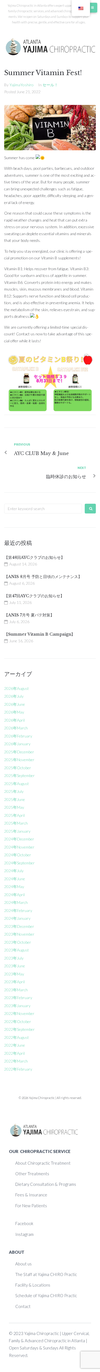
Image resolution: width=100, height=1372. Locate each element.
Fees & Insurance (31, 1194)
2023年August (16, 950)
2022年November (19, 1013)
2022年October (17, 1021)
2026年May (14, 712)
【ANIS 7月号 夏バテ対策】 (29, 615)
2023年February (18, 997)
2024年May (14, 886)
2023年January (17, 1005)
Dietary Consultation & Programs (45, 1184)
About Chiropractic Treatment (43, 1163)
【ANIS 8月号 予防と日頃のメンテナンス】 (43, 576)
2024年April (14, 894)
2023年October (17, 942)
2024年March (16, 902)
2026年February (18, 736)
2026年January (17, 743)
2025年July (14, 791)
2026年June (14, 704)
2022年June (14, 1045)
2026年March (16, 728)
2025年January (17, 831)
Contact (23, 1306)
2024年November (19, 847)
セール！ (50, 84)
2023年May (14, 974)
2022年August (16, 1037)
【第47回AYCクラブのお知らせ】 (34, 595)
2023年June (14, 965)
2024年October (17, 854)
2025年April (14, 815)
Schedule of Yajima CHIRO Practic (46, 1295)
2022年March (16, 1061)
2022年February (18, 1069)
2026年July (14, 696)
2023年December (19, 926)
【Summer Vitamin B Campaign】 (39, 634)
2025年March (16, 823)
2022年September (19, 1029)
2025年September (19, 775)
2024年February (18, 910)
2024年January (17, 918)
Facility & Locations (32, 1284)
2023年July (14, 958)
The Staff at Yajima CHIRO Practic (46, 1274)
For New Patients (31, 1205)
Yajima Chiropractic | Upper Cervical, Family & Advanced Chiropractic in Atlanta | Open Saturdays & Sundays (49, 1341)
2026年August (16, 688)
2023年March (16, 989)
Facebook (24, 1223)
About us (23, 1263)
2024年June (14, 878)
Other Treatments (32, 1173)
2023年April (14, 981)
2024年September (19, 862)
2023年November (19, 934)
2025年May (14, 807)
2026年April (14, 720)
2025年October (17, 767)
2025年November (19, 759)
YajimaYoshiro (21, 84)
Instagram (24, 1234)
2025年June (14, 799)
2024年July (14, 870)
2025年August (16, 783)
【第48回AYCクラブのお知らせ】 (34, 557)
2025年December (19, 751)
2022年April (14, 1053)
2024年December (19, 839)
